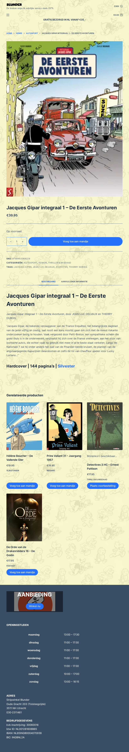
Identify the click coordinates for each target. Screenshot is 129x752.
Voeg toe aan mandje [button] (22, 485)
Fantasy (10, 566)
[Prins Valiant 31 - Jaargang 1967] (64, 426)
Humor (43, 262)
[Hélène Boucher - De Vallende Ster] (24, 426)
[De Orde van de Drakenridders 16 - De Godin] (24, 517)
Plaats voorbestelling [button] (102, 485)
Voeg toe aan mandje (75, 241)
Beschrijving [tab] (49, 281)
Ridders (51, 470)
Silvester (61, 267)
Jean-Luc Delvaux (44, 267)
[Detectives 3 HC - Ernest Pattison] (105, 426)
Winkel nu (34, 606)
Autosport (30, 262)
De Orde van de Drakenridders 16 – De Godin (20, 551)
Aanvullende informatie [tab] (74, 281)
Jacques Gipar (22, 267)
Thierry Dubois (78, 267)
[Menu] (7, 15)
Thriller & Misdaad (59, 262)
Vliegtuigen (12, 470)
